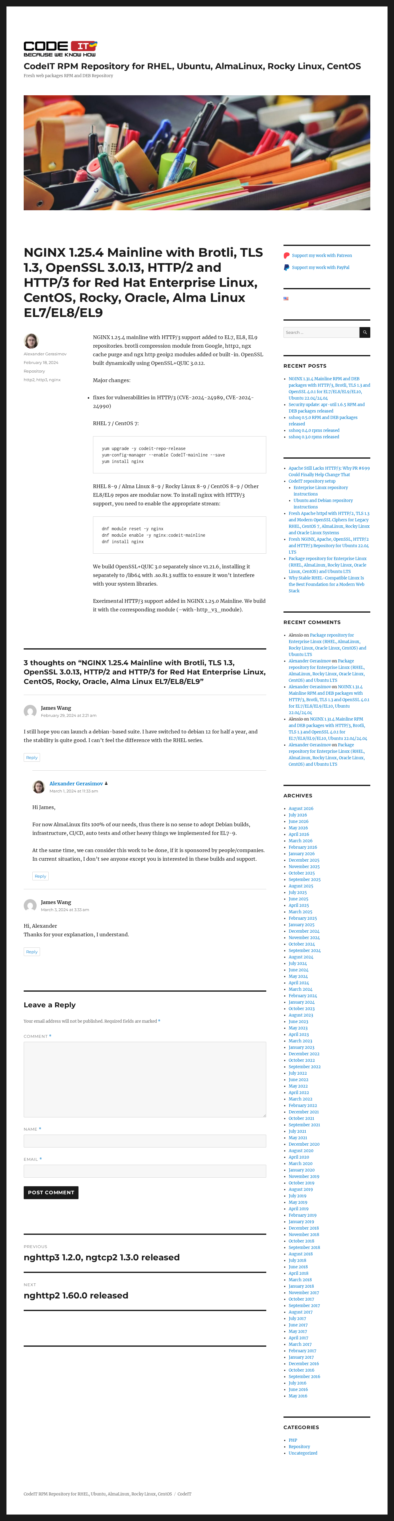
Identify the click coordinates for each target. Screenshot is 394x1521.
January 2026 (302, 853)
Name (33, 1129)
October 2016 (302, 1370)
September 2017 (304, 1305)
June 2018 (298, 1267)
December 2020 (304, 1144)
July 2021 (297, 1131)
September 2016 (304, 1376)
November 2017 (304, 1292)
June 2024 (298, 970)
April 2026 (299, 834)
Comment (38, 1036)
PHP (293, 1440)
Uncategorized (303, 1453)
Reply (32, 757)
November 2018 (304, 1234)
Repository (34, 371)
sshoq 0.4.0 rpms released (314, 430)
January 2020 (302, 1170)
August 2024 (301, 957)
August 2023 (301, 1015)
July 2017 (297, 1318)
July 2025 (298, 892)
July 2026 (298, 815)
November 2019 (304, 1176)
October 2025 (302, 873)
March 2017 (300, 1344)
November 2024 (304, 937)
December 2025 (304, 860)
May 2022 (298, 1086)
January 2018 (301, 1286)
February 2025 (303, 918)
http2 (29, 379)
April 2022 (299, 1092)
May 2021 (298, 1137)
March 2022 (300, 1099)
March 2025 (300, 912)
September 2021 (304, 1125)
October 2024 (302, 944)
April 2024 (299, 983)
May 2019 (298, 1202)
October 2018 (301, 1241)
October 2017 (301, 1299)
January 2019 (301, 1221)
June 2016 (298, 1389)
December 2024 (304, 931)
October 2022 (302, 1060)
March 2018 (300, 1279)
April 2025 (299, 905)
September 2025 (305, 879)
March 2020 (300, 1163)
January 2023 (301, 1047)
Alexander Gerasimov (45, 353)
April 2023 (299, 1034)
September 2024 (305, 950)
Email (33, 1159)
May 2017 (298, 1331)
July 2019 (298, 1196)
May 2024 (298, 976)
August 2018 (301, 1254)
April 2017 (298, 1338)
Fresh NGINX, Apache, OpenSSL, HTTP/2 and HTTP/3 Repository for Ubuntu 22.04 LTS (329, 546)
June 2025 (298, 899)
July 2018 (297, 1260)
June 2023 (298, 1021)
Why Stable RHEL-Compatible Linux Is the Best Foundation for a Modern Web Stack (326, 584)
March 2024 (300, 989)
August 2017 (301, 1312)
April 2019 (299, 1208)
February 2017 (302, 1350)
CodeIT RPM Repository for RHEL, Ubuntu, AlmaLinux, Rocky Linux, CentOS (192, 66)
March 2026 (301, 840)
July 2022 (298, 1073)
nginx (55, 379)
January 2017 (301, 1357)
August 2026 (301, 808)
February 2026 (303, 847)
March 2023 (300, 1041)
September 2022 (305, 1066)
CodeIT (184, 1494)
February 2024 (303, 995)
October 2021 (301, 1118)
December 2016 (304, 1363)
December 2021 (304, 1112)
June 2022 (298, 1079)
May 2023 (298, 1028)
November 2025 (304, 866)
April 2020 (299, 1157)
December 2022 (304, 1054)
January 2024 (302, 1002)
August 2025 (301, 886)
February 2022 (303, 1105)
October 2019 (302, 1183)
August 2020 (301, 1150)
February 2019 (303, 1215)
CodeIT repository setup (312, 481)
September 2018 (304, 1247)
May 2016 (298, 1396)
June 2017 (298, 1325)
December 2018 (304, 1228)
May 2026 (298, 828)
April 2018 (298, 1273)
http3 (41, 379)
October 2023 (302, 1008)
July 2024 (298, 963)
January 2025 (302, 924)
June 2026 (299, 821)
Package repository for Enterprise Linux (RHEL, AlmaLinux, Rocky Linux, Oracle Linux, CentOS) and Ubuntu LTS (328, 565)
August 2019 (301, 1189)
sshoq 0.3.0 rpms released (314, 437)
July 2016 (298, 1383)
